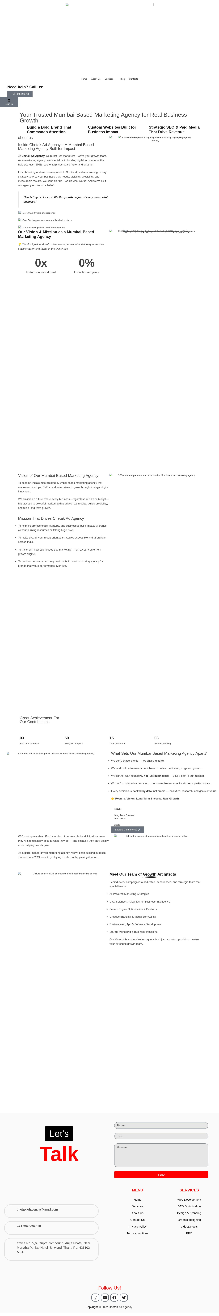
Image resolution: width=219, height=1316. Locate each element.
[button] (20, 94)
